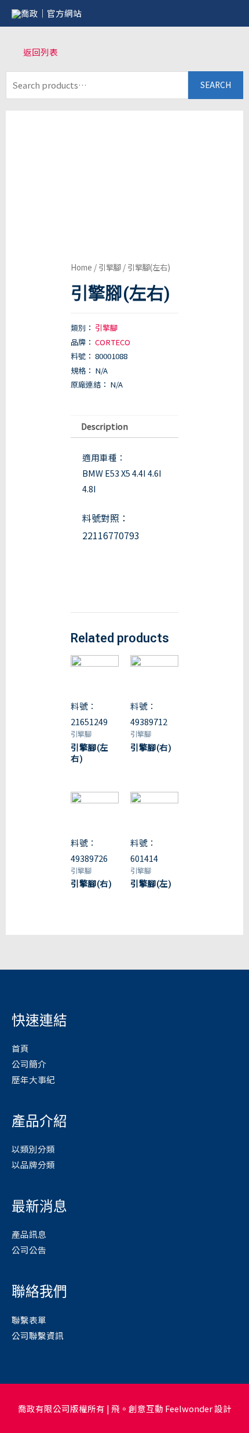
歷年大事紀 (33, 1079)
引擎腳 (109, 267)
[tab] (124, 427)
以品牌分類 (33, 1164)
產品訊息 (29, 1234)
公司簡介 (29, 1064)
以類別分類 (33, 1149)
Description (104, 426)
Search (215, 84)
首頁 (20, 1048)
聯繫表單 (29, 1320)
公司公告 (29, 1250)
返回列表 (40, 52)
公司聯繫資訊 (38, 1335)
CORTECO (112, 342)
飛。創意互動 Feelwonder (162, 1408)
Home (81, 267)
